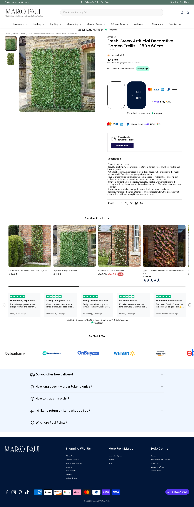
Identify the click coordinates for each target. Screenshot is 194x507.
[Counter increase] (122, 95)
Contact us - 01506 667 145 (16, 2)
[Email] (141, 203)
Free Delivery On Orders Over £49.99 (95, 2)
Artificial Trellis (19, 34)
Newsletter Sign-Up (179, 2)
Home (7, 34)
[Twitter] (126, 203)
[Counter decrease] (110, 95)
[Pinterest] (131, 203)
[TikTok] (27, 492)
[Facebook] (121, 203)
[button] (144, 158)
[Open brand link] (34, 353)
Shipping (120, 63)
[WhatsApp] (136, 203)
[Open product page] (29, 246)
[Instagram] (14, 492)
